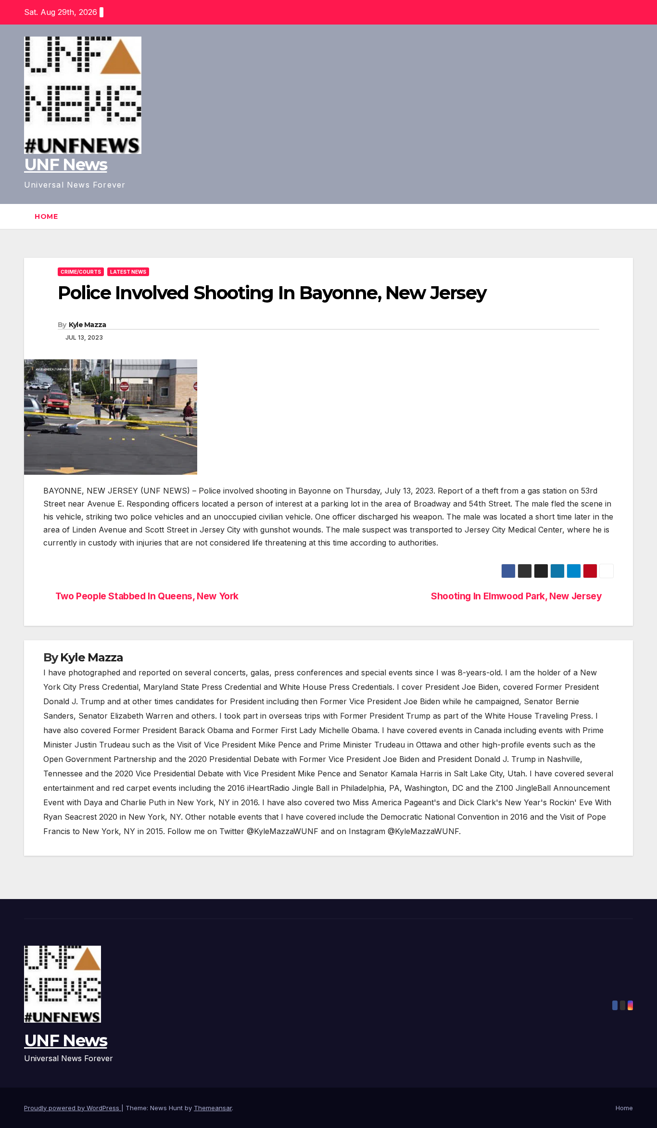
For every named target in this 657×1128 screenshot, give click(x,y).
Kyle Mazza (87, 324)
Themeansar (213, 1108)
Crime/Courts (81, 272)
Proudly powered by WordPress (72, 1108)
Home (46, 216)
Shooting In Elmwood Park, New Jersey (516, 596)
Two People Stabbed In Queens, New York (147, 596)
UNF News (65, 164)
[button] (626, 216)
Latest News (128, 272)
